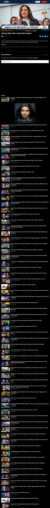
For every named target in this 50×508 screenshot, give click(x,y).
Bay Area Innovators (14, 293)
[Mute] (9, 30)
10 (24, 358)
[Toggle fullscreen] (46, 30)
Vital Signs (12, 394)
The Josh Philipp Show (14, 494)
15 (24, 259)
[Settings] (48, 30)
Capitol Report (13, 126)
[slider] (25, 28)
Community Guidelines (32, 57)
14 (24, 419)
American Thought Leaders (15, 180)
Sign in (37, 1)
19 (24, 212)
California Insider (13, 173)
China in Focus (7, 36)
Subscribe (44, 1)
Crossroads (12, 286)
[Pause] (2, 30)
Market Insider (13, 132)
